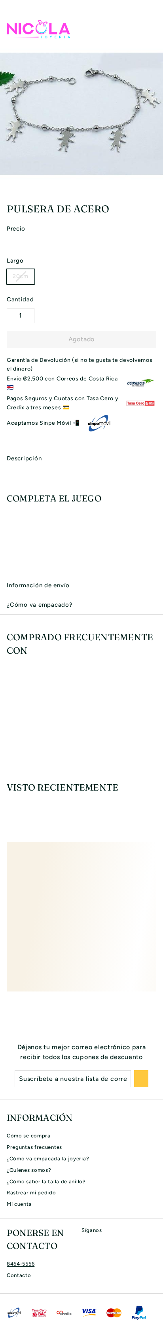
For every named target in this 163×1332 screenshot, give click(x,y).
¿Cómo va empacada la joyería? (48, 1159)
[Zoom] (156, 188)
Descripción (24, 458)
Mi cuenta (19, 1204)
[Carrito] (150, 29)
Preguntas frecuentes (34, 1147)
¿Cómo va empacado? (40, 604)
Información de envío (38, 585)
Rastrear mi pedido (31, 1193)
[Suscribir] (141, 1079)
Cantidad (20, 299)
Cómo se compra (29, 1136)
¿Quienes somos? (29, 1170)
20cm (20, 276)
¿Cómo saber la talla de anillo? (46, 1181)
